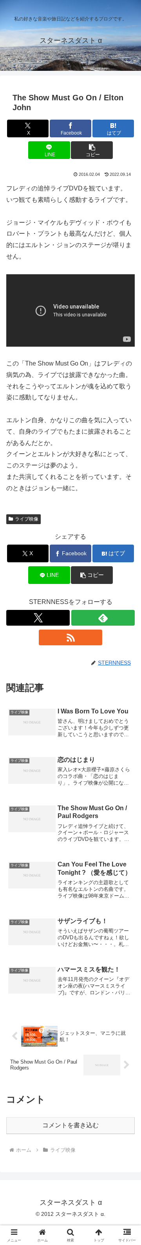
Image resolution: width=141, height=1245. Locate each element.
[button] (92, 150)
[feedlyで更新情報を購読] (103, 618)
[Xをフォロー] (38, 618)
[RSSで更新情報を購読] (70, 637)
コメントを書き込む (70, 1125)
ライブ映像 (26, 519)
